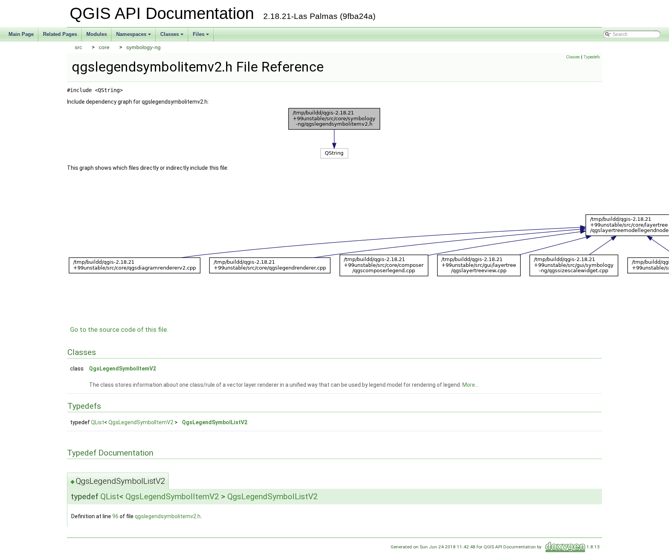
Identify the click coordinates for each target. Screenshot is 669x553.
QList (97, 422)
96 (115, 516)
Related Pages (60, 34)
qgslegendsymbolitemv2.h (168, 516)
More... (470, 385)
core (104, 47)
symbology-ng (143, 47)
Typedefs (591, 57)
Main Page (21, 34)
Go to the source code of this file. (119, 329)
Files (201, 36)
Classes (172, 36)
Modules (96, 34)
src (78, 47)
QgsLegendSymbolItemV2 (122, 368)
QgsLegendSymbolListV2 (214, 422)
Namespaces (134, 36)
